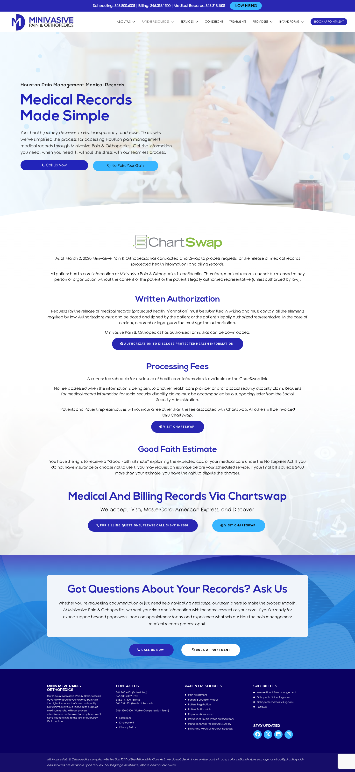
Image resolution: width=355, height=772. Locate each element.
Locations (125, 718)
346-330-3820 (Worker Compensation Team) (142, 710)
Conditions (214, 21)
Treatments (237, 21)
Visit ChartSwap (178, 426)
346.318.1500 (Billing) (128, 699)
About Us (124, 21)
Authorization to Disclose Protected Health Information (179, 343)
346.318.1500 (160, 6)
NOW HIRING (246, 6)
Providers (260, 21)
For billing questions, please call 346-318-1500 (144, 525)
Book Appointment (329, 21)
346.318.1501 (215, 6)
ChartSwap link (253, 379)
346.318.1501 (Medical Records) (135, 703)
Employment (126, 722)
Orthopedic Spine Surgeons (273, 697)
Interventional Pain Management (276, 692)
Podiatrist (262, 707)
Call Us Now (152, 650)
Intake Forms (289, 21)
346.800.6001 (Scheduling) (131, 692)
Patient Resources (156, 21)
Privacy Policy (127, 727)
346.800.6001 (124, 6)
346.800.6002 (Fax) (127, 696)
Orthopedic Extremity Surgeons (275, 702)
